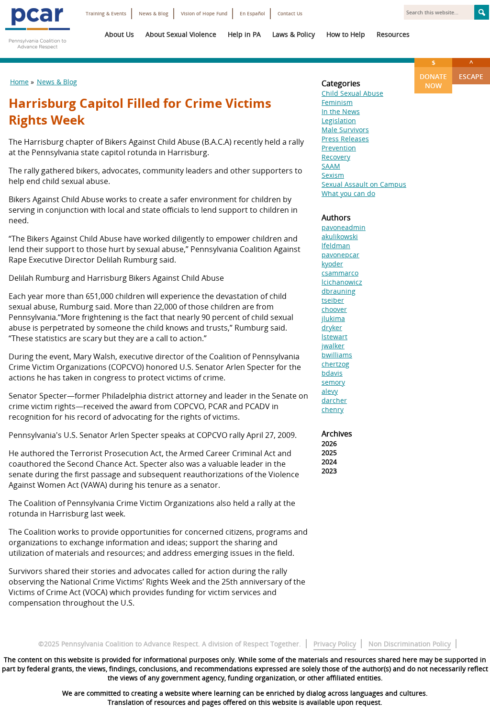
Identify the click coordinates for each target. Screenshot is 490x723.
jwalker (333, 345)
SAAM (331, 166)
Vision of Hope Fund (204, 14)
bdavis (332, 373)
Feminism (337, 102)
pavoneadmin (344, 227)
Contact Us (290, 14)
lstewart (334, 336)
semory (333, 382)
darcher (334, 400)
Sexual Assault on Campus (364, 184)
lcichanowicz (342, 282)
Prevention (339, 147)
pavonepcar (340, 254)
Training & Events (106, 14)
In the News (341, 111)
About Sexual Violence (180, 34)
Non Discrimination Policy (409, 643)
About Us (119, 34)
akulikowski (340, 236)
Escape (471, 69)
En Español (252, 14)
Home (19, 81)
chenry (333, 409)
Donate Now (433, 74)
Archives (337, 433)
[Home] (37, 52)
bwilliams (337, 354)
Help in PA (244, 34)
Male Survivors (345, 129)
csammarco (340, 272)
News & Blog (153, 14)
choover (334, 309)
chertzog (335, 363)
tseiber (333, 300)
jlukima (333, 318)
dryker (332, 327)
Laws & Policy (293, 34)
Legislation (339, 120)
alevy (330, 391)
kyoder (332, 263)
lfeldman (336, 245)
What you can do (348, 193)
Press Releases (345, 138)
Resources (393, 34)
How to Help (345, 34)
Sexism (333, 175)
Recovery (336, 156)
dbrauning (339, 291)
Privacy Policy (334, 643)
